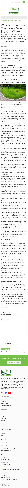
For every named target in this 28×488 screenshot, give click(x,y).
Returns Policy (4, 454)
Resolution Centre (5, 403)
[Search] (25, 17)
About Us (3, 435)
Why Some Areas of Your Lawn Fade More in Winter (15, 22)
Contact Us (3, 440)
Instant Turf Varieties (6, 429)
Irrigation (3, 420)
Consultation (4, 425)
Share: (3, 307)
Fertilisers (3, 416)
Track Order (4, 401)
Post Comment (5, 349)
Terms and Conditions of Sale (8, 448)
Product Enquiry (4, 442)
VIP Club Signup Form (14, 362)
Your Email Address (6, 343)
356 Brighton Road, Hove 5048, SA (11, 469)
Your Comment (5, 319)
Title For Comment (6, 314)
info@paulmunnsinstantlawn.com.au (11, 467)
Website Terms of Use (6, 450)
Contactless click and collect (7, 405)
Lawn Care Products (5, 422)
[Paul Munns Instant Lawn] (14, 9)
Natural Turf (4, 412)
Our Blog (3, 437)
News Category (18, 20)
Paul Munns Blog (9, 20)
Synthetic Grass (4, 414)
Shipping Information (6, 459)
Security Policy (4, 457)
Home (2, 20)
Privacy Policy (4, 452)
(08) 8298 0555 (6, 464)
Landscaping (4, 427)
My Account (17, 2)
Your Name (4, 338)
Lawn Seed (3, 418)
